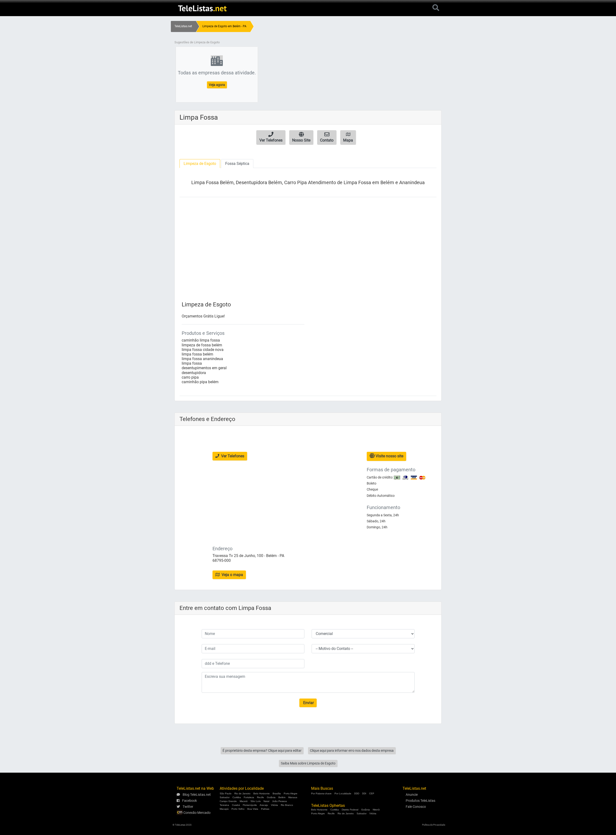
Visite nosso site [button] (389, 456)
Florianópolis (250, 805)
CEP (371, 793)
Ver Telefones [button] (232, 456)
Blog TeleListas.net (196, 794)
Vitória (274, 805)
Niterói (376, 809)
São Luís (255, 801)
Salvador (225, 797)
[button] (270, 137)
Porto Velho (237, 809)
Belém (281, 797)
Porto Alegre (290, 793)
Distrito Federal (350, 809)
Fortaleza (249, 797)
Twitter (187, 807)
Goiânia (271, 797)
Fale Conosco (416, 807)
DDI (364, 793)
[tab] (200, 163)
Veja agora (217, 85)
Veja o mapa (232, 574)
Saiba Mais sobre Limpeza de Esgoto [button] (308, 763)
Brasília (277, 793)
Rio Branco (287, 805)
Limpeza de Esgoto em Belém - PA (224, 26)
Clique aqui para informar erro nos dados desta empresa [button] (352, 750)
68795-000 (221, 560)
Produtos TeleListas (420, 801)
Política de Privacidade (433, 824)
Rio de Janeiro (242, 793)
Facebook (189, 801)
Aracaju (264, 805)
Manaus (292, 797)
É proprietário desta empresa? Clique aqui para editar (262, 750)
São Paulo (225, 793)
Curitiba (236, 797)
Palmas (265, 809)
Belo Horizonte (261, 793)
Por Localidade (342, 793)
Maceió (244, 801)
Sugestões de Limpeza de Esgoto (197, 42)
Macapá (224, 809)
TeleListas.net (183, 26)
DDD (356, 793)
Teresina (224, 805)
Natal (266, 801)
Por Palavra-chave (321, 793)
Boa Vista (252, 809)
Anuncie (412, 794)
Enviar (308, 702)
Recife (260, 797)
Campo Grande (228, 801)
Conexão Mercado (197, 813)
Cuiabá (236, 805)
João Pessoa (279, 801)
